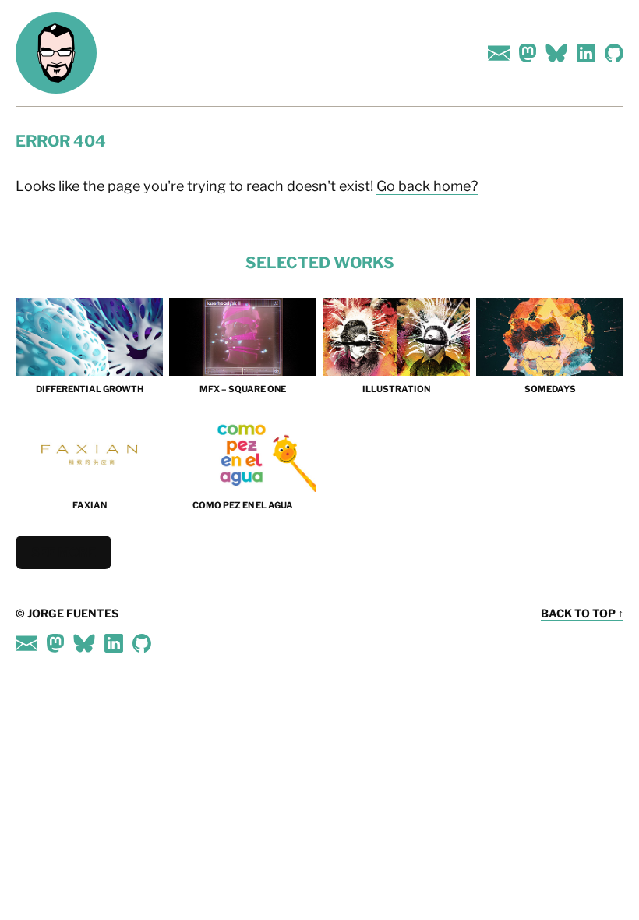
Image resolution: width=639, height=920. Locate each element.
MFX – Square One (242, 389)
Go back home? (427, 186)
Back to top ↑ (582, 613)
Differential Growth (89, 389)
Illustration (396, 389)
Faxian (89, 505)
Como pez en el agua (242, 505)
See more (63, 552)
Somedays (550, 389)
